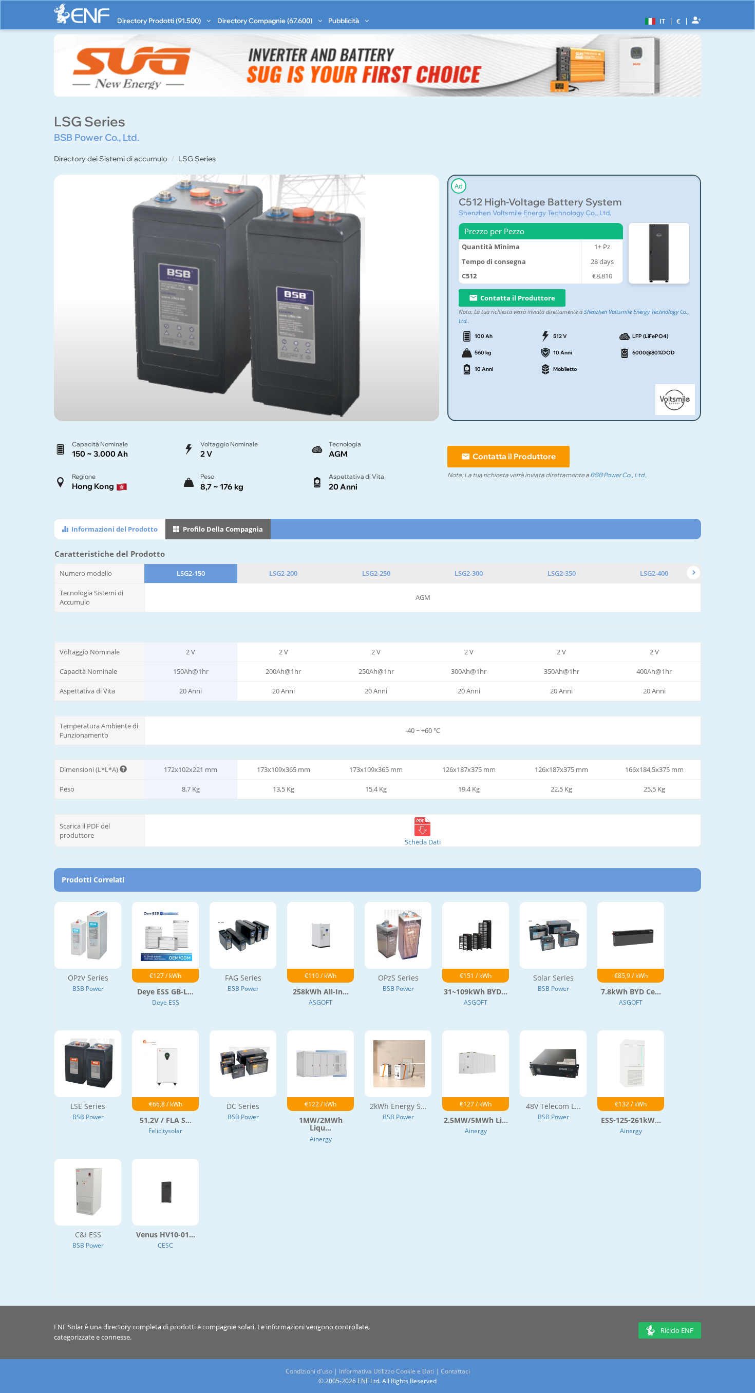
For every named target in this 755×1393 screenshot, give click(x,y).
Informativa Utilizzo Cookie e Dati (386, 1371)
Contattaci (455, 1371)
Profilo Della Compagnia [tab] (222, 529)
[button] (654, 20)
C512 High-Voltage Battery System (540, 202)
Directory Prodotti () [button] (159, 20)
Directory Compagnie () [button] (265, 20)
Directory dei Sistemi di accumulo (110, 158)
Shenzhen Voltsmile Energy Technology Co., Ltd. (535, 213)
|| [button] (678, 21)
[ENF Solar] (81, 13)
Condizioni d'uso (309, 1371)
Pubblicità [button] (344, 20)
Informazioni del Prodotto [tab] (114, 529)
